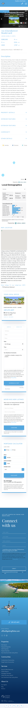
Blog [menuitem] (2, 686)
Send (14, 569)
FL (10, 285)
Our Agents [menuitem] (4, 684)
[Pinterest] (6, 636)
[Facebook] (4, 636)
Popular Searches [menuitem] (5, 651)
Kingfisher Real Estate (20, 1)
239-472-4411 (9, 310)
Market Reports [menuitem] (5, 671)
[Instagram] (2, 636)
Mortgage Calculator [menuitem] (6, 673)
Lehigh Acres (18, 285)
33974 (23, 285)
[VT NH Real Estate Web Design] (14, 697)
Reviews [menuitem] (3, 688)
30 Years (7, 450)
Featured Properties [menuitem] (6, 647)
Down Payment (7, 460)
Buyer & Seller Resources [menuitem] (7, 669)
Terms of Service (7, 388)
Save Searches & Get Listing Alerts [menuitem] (9, 652)
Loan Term (6, 446)
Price (5, 454)
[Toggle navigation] (26, 3)
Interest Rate (7, 466)
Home (2, 285)
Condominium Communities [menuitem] (7, 660)
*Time (5, 347)
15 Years (13, 450)
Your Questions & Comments (10, 352)
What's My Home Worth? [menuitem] (7, 675)
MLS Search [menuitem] (4, 645)
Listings (7, 285)
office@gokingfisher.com (10, 631)
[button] (2, 19)
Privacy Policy (13, 377)
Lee (13, 285)
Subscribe (14, 427)
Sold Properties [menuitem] (4, 649)
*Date (5, 341)
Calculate (14, 475)
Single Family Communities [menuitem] (7, 662)
